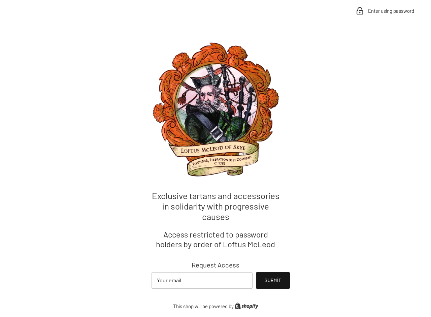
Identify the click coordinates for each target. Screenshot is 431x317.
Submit (273, 280)
